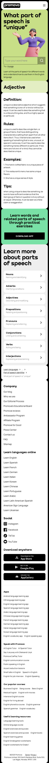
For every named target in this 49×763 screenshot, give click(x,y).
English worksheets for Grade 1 (16, 744)
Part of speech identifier (14, 372)
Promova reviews (12, 410)
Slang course (25, 688)
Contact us (9, 434)
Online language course (13, 725)
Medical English (10, 692)
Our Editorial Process (14, 401)
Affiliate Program (12, 420)
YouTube (12, 541)
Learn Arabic (10, 495)
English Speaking (32, 676)
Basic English (37, 688)
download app (24, 236)
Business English (11, 688)
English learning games (13, 736)
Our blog (8, 391)
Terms (27, 755)
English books (36, 733)
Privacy (33, 755)
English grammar (33, 704)
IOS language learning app (14, 600)
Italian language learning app (15, 628)
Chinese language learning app (16, 616)
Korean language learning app (16, 632)
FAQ (5, 439)
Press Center (10, 429)
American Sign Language (16, 505)
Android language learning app (16, 596)
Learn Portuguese (12, 491)
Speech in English (30, 672)
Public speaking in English (14, 664)
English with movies (26, 692)
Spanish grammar (11, 708)
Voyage (10, 66)
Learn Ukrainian (11, 510)
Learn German (10, 472)
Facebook (13, 529)
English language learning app (16, 604)
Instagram (13, 523)
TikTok (11, 535)
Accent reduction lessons (14, 668)
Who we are (9, 396)
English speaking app (33, 636)
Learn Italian (10, 476)
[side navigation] (44, 5)
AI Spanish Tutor (25, 648)
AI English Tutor (10, 648)
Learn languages (11, 369)
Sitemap (8, 444)
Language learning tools (14, 721)
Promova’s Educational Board (18, 406)
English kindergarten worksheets (17, 741)
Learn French (10, 467)
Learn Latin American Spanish (18, 500)
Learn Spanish (11, 462)
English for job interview (14, 676)
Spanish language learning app (16, 608)
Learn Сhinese (11, 486)
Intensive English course (14, 696)
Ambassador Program (14, 415)
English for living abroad (13, 700)
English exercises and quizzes (16, 729)
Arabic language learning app (15, 612)
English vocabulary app (13, 636)
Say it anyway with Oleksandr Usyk (18, 652)
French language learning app (16, 620)
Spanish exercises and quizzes (16, 733)
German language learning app (16, 624)
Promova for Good (12, 425)
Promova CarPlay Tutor (13, 656)
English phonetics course (14, 704)
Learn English (10, 457)
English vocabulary (27, 708)
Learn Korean (10, 481)
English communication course (16, 660)
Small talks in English (12, 672)
